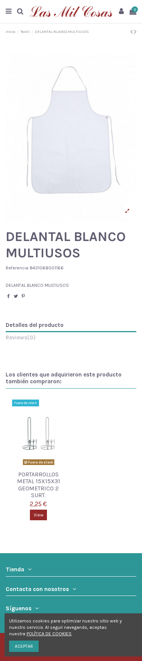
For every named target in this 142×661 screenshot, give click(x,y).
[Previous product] (132, 32)
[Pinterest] (23, 296)
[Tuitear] (16, 296)
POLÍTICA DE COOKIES (49, 633)
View (39, 515)
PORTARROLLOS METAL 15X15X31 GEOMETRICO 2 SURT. (38, 485)
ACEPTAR (24, 646)
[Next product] (135, 32)
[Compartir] (8, 296)
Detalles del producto (35, 325)
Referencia (17, 268)
